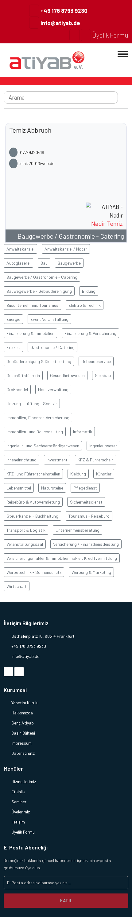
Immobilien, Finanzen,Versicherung (37, 417)
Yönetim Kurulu (24, 702)
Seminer (18, 801)
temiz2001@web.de (35, 163)
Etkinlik (18, 791)
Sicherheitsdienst (86, 501)
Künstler (103, 473)
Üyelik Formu (109, 35)
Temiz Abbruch (30, 130)
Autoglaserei (18, 263)
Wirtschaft (16, 586)
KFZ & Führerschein (96, 459)
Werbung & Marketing (91, 572)
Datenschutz (23, 753)
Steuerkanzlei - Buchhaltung (32, 516)
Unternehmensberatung (77, 530)
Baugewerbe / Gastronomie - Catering (70, 236)
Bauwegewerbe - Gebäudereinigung (39, 291)
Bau (44, 263)
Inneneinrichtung (21, 459)
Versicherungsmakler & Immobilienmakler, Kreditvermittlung (61, 558)
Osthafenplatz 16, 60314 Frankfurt (43, 636)
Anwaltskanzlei (20, 248)
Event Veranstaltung (49, 319)
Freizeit (13, 347)
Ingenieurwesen (103, 445)
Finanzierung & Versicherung (90, 333)
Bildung (88, 291)
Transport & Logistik (25, 530)
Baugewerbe (69, 263)
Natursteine (52, 487)
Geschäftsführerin (23, 375)
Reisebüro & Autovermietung (33, 501)
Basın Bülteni (23, 732)
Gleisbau (103, 375)
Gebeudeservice (96, 361)
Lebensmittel (18, 487)
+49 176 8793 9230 (63, 10)
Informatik (82, 431)
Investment (57, 459)
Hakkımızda (22, 712)
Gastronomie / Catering (52, 347)
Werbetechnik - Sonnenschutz (33, 572)
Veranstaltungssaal (24, 544)
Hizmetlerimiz (23, 781)
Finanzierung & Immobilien (30, 333)
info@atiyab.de (59, 22)
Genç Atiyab (22, 722)
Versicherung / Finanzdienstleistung (86, 544)
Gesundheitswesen (67, 375)
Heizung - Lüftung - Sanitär (31, 403)
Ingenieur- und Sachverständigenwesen (42, 445)
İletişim (18, 821)
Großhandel (17, 389)
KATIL (66, 900)
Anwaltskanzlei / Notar (66, 248)
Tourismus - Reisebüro (89, 516)
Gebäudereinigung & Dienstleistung (38, 361)
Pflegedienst (85, 487)
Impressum (21, 743)
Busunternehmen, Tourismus (32, 305)
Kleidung (78, 473)
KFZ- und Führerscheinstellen (33, 473)
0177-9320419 (30, 152)
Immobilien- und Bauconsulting (34, 431)
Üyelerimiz (20, 811)
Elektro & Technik (84, 305)
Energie (13, 319)
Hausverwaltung (53, 389)
